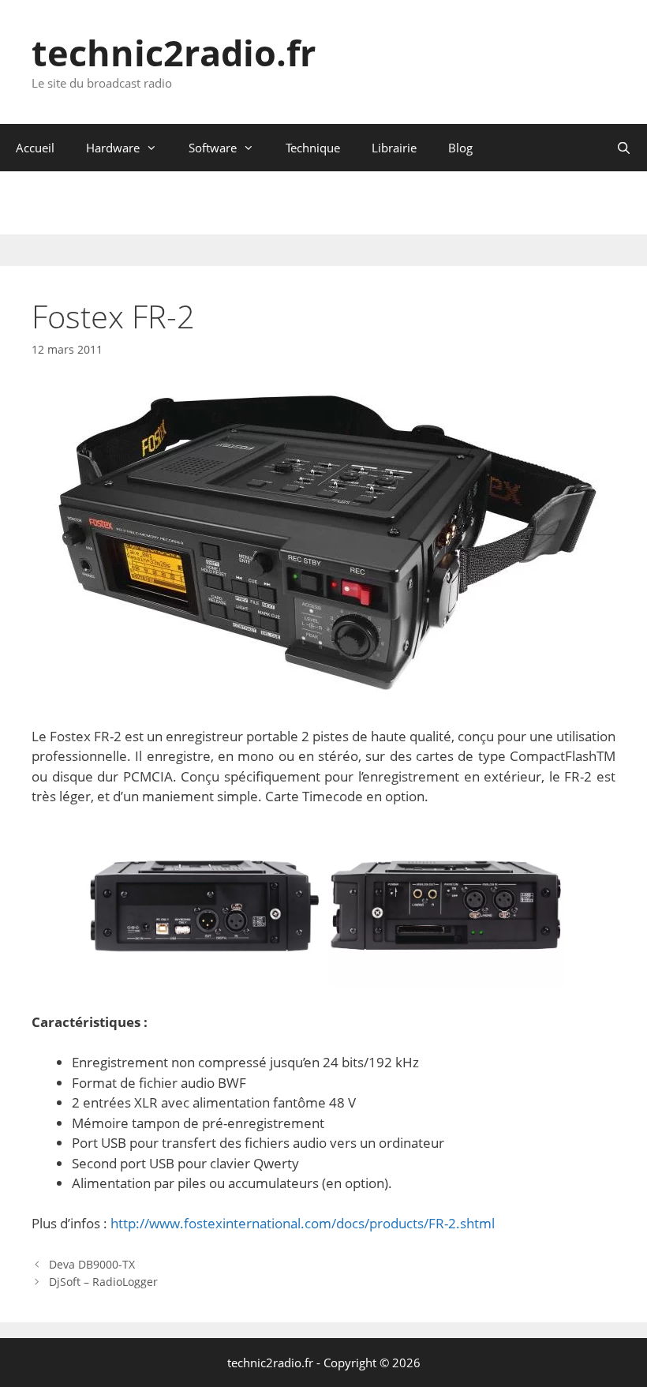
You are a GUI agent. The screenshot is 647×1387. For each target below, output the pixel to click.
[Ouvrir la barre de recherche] (623, 147)
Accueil (35, 148)
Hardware (113, 148)
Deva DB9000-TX (92, 1264)
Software (213, 148)
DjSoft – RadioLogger (103, 1281)
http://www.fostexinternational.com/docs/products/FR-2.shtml (302, 1223)
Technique (313, 148)
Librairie (394, 148)
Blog (460, 148)
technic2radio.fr (174, 52)
